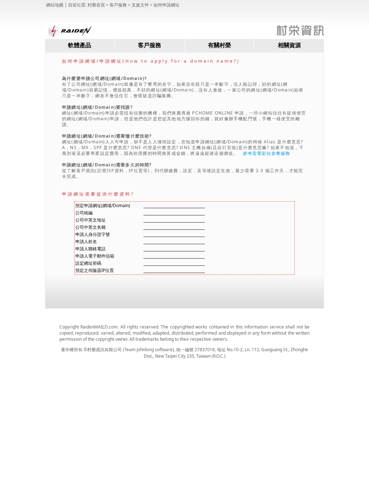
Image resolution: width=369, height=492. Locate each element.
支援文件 (140, 5)
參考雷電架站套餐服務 (266, 153)
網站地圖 (54, 5)
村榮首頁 (96, 5)
